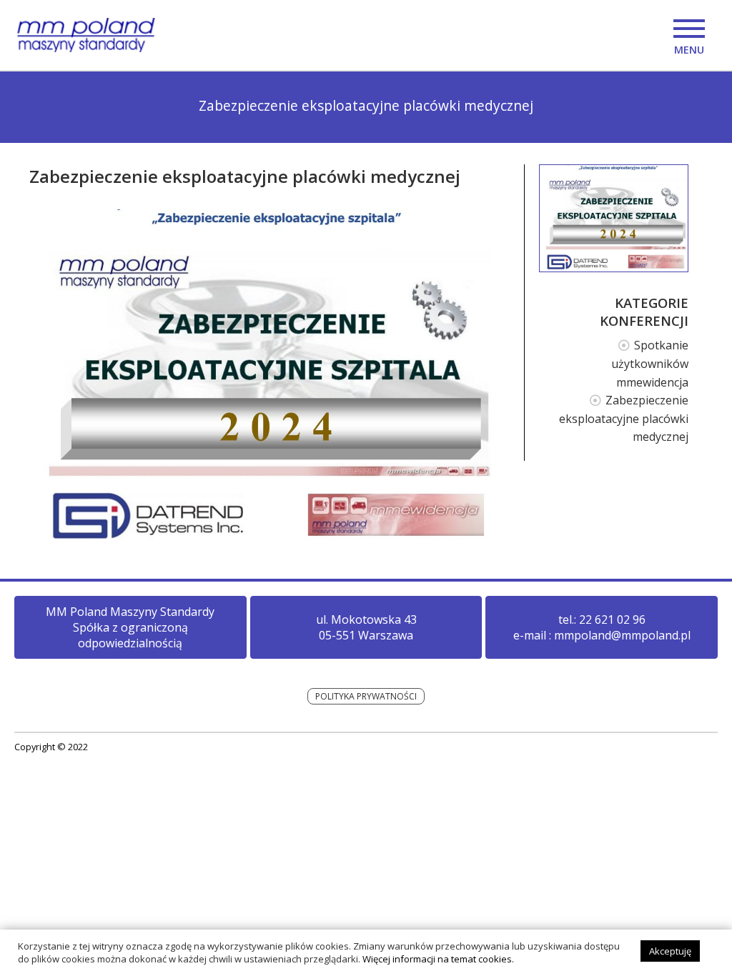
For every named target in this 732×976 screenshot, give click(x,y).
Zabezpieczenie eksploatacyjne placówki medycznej (623, 418)
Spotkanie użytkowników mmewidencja (649, 363)
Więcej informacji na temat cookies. (438, 958)
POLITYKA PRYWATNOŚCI (366, 696)
